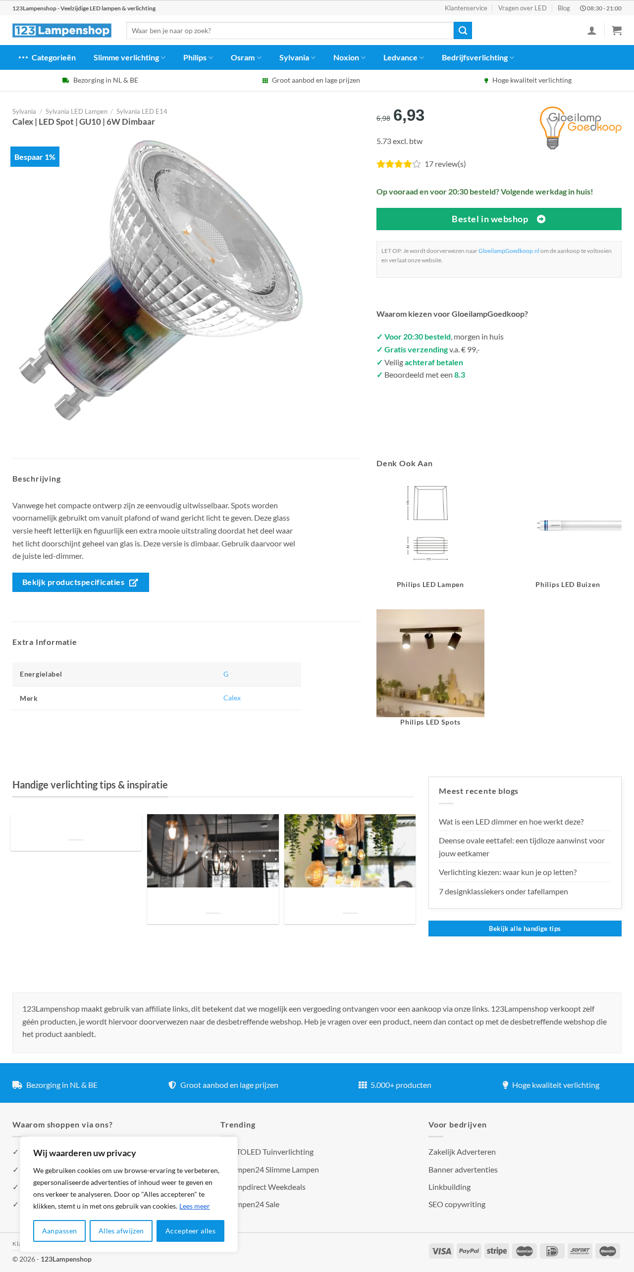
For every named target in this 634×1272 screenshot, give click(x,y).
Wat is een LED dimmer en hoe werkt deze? (511, 821)
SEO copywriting (456, 1204)
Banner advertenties (463, 1169)
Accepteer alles (190, 1230)
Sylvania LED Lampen (76, 111)
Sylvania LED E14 (141, 111)
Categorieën (54, 57)
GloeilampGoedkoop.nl (508, 250)
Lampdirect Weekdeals (267, 1186)
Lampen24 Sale (253, 1204)
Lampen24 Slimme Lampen (273, 1169)
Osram (243, 57)
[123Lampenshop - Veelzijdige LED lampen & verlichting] (61, 30)
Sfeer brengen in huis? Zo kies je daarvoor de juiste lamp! (212, 901)
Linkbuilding (449, 1186)
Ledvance (400, 57)
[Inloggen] (592, 30)
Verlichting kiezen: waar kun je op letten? (508, 872)
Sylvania (294, 57)
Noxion (346, 57)
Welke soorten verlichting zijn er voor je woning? (350, 901)
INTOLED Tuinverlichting (271, 1151)
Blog (564, 8)
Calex (232, 697)
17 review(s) (445, 163)
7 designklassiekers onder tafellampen (504, 891)
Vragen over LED (522, 8)
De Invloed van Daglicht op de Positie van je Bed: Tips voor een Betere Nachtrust (76, 827)
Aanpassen (59, 1230)
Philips (195, 57)
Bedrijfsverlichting (475, 57)
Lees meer (194, 1206)
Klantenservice (466, 8)
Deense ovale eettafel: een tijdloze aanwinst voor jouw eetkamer (522, 846)
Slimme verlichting (126, 57)
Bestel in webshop (490, 218)
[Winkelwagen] (617, 30)
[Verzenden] (463, 31)
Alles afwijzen (121, 1230)
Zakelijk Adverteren (462, 1151)
